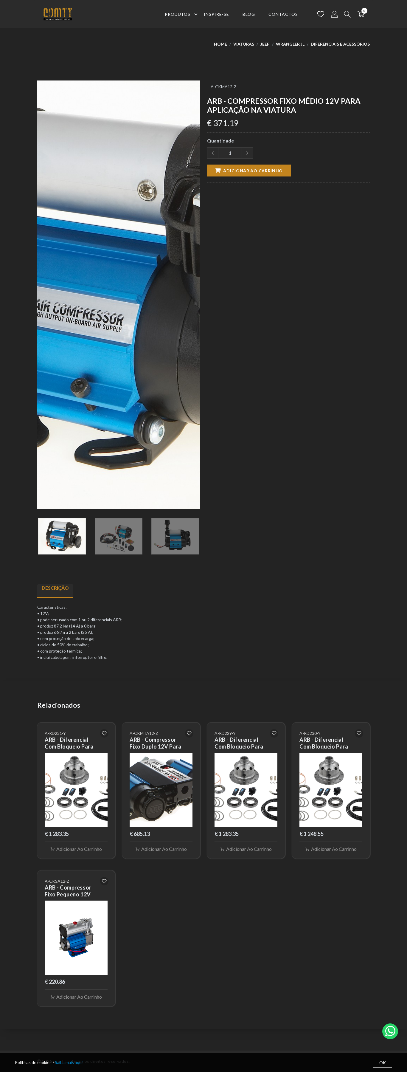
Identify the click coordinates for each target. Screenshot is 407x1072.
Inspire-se (216, 14)
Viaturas (243, 44)
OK (382, 1062)
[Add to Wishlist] (104, 733)
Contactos (283, 14)
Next (197, 297)
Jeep (265, 44)
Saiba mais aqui (69, 1062)
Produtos (178, 14)
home (220, 44)
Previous (41, 297)
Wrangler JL (290, 44)
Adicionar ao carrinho (252, 170)
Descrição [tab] (55, 588)
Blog (249, 14)
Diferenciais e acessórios (340, 44)
